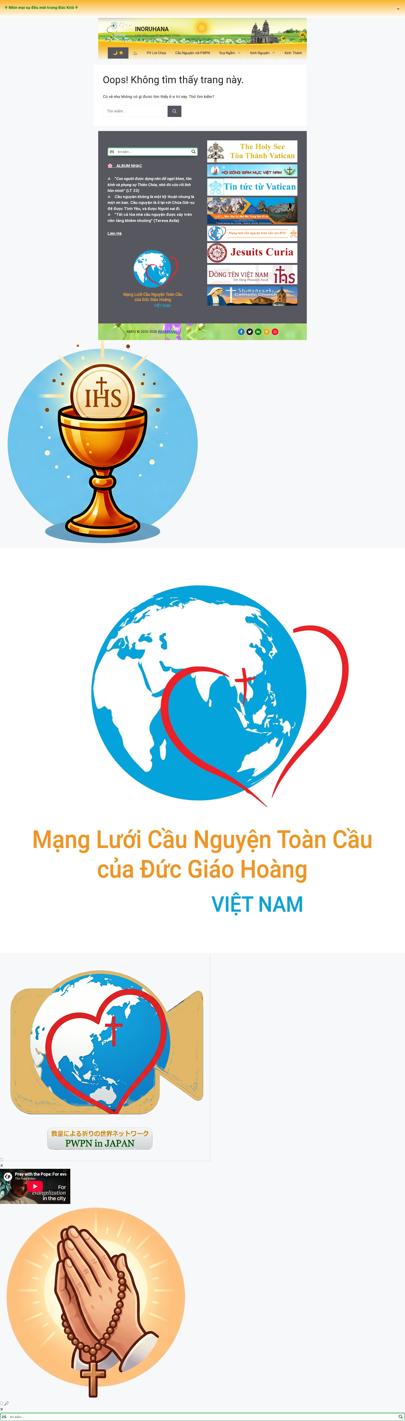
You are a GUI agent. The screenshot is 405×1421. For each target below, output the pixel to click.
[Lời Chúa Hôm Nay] (103, 545)
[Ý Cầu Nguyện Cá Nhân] (96, 1397)
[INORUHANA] (241, 331)
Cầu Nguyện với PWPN (192, 53)
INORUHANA (152, 29)
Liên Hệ (115, 233)
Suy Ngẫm (227, 53)
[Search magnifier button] (193, 151)
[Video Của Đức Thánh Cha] (107, 1159)
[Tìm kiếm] (174, 111)
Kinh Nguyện (260, 53)
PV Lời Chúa (156, 53)
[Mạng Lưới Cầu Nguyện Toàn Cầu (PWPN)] (202, 951)
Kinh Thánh (293, 53)
